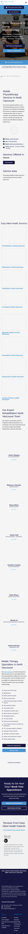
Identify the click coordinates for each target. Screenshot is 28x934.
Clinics (4, 914)
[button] (26, 2)
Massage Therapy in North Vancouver (11, 333)
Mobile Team (18, 914)
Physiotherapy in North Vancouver (13, 246)
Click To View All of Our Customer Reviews (14, 830)
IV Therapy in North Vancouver (12, 307)
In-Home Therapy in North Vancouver (10, 398)
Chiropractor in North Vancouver (12, 267)
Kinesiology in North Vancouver (12, 288)
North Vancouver (8, 672)
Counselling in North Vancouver (12, 355)
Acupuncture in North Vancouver (13, 376)
